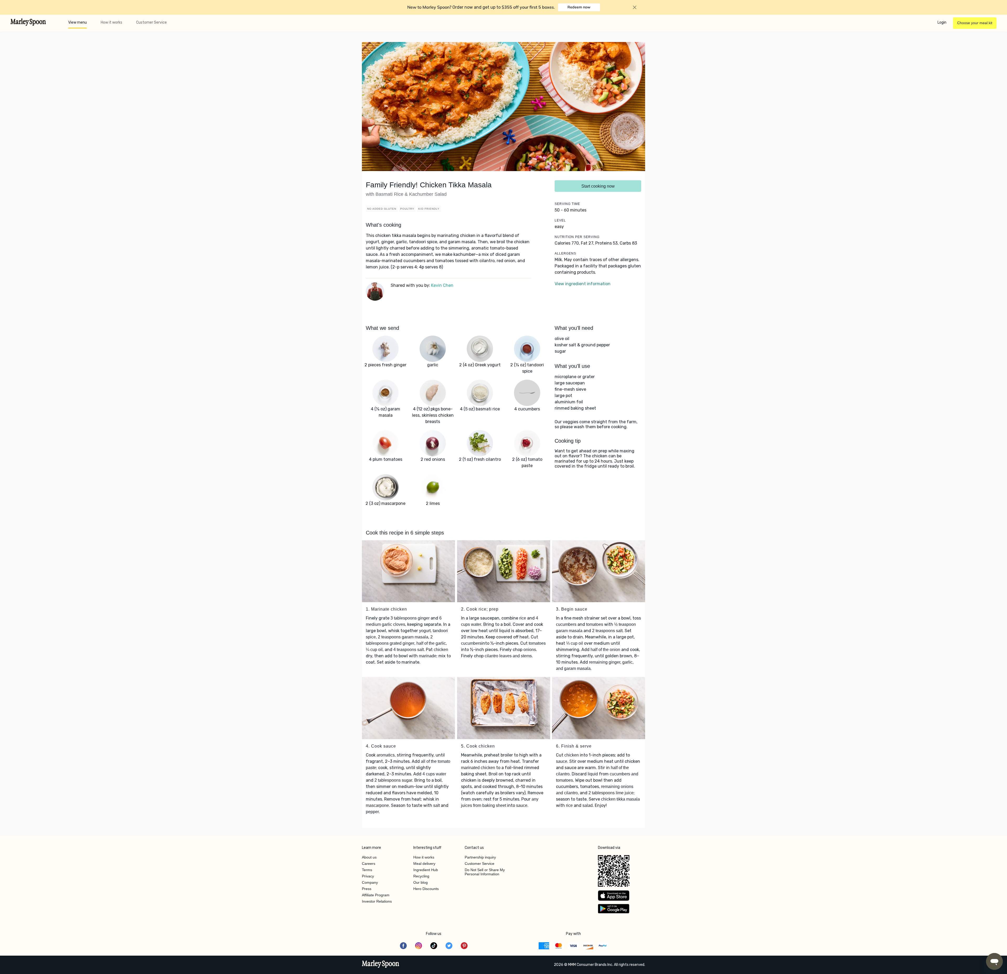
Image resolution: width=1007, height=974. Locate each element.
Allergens (565, 253)
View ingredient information (582, 283)
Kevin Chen (442, 285)
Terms (367, 870)
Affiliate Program (375, 895)
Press (366, 889)
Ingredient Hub (425, 870)
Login (942, 22)
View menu (77, 22)
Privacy (368, 876)
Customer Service (151, 22)
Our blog (420, 882)
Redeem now (578, 7)
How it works (111, 22)
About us (369, 857)
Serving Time (567, 204)
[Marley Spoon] (380, 964)
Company (370, 882)
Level (560, 220)
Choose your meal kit (974, 23)
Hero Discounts (426, 889)
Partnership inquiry (480, 857)
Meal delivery (424, 863)
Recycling (421, 876)
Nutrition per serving (577, 237)
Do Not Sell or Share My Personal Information (485, 872)
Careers (368, 863)
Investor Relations (377, 901)
